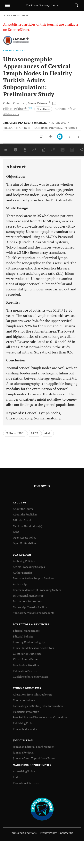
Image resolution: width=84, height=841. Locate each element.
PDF (35, 433)
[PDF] (60, 136)
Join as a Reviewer (23, 752)
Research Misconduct (26, 729)
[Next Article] (78, 137)
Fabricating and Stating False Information (38, 706)
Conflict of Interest (24, 700)
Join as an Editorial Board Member (33, 746)
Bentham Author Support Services (33, 578)
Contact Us (66, 833)
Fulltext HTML (15, 433)
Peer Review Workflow (26, 665)
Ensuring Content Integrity (29, 642)
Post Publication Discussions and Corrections (40, 717)
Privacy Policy (48, 833)
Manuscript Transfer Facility (30, 607)
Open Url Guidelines (25, 543)
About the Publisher (25, 514)
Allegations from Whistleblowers (32, 694)
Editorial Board (22, 520)
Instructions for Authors (27, 601)
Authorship (20, 584)
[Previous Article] (70, 137)
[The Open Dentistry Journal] (42, 808)
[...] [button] (54, 103)
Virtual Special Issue (25, 659)
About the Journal (23, 509)
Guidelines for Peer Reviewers (30, 676)
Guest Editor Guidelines (27, 654)
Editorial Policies (23, 636)
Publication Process (25, 671)
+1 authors (43, 108)
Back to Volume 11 (17, 15)
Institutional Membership (28, 595)
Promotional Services (25, 783)
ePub (47, 433)
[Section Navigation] (5, 150)
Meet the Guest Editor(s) (27, 526)
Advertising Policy (24, 771)
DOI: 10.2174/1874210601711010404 (55, 128)
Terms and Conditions (23, 833)
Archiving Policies (24, 561)
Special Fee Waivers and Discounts (33, 613)
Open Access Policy (24, 537)
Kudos (17, 777)
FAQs (16, 532)
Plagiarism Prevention (26, 712)
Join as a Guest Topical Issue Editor (34, 758)
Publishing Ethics (23, 723)
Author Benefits (22, 572)
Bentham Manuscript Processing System (37, 590)
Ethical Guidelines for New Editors (33, 648)
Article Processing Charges (29, 567)
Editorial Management (26, 630)
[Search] (76, 5)
